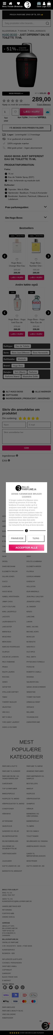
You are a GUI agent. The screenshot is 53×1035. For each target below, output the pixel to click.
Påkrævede (17, 538)
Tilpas (36, 538)
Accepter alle (26, 547)
